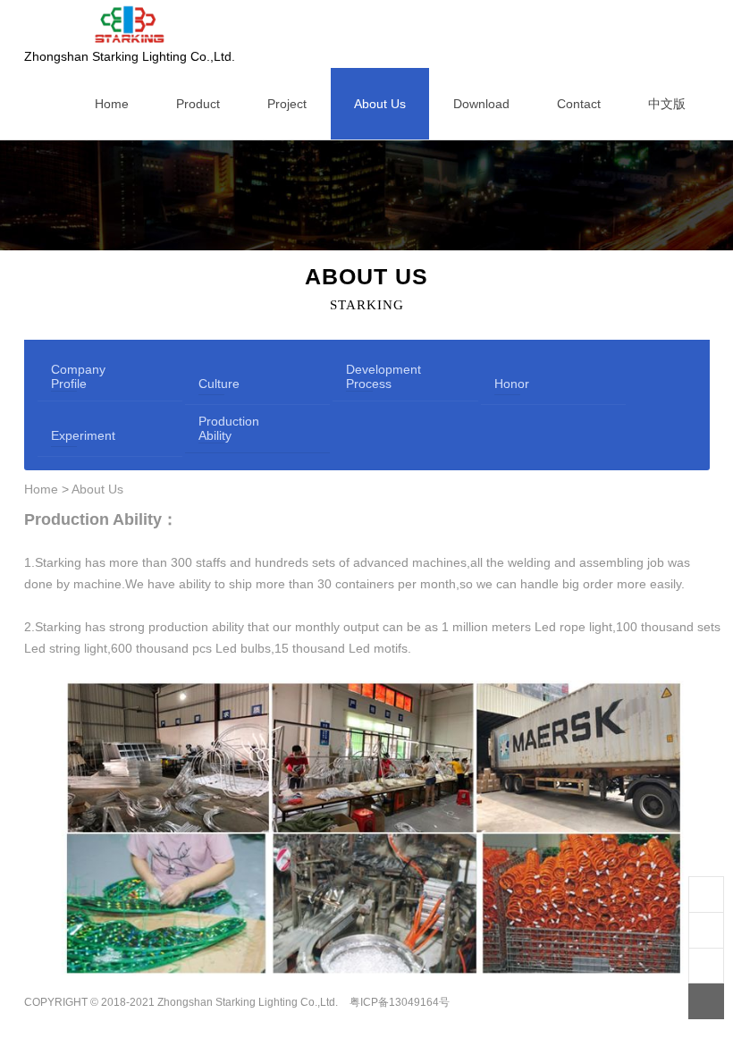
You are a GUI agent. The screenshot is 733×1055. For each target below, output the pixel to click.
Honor (507, 383)
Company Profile (64, 376)
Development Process (359, 376)
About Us (97, 489)
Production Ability (211, 428)
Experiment (64, 435)
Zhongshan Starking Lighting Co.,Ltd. (129, 56)
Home (41, 489)
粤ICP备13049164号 (400, 1002)
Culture (211, 383)
